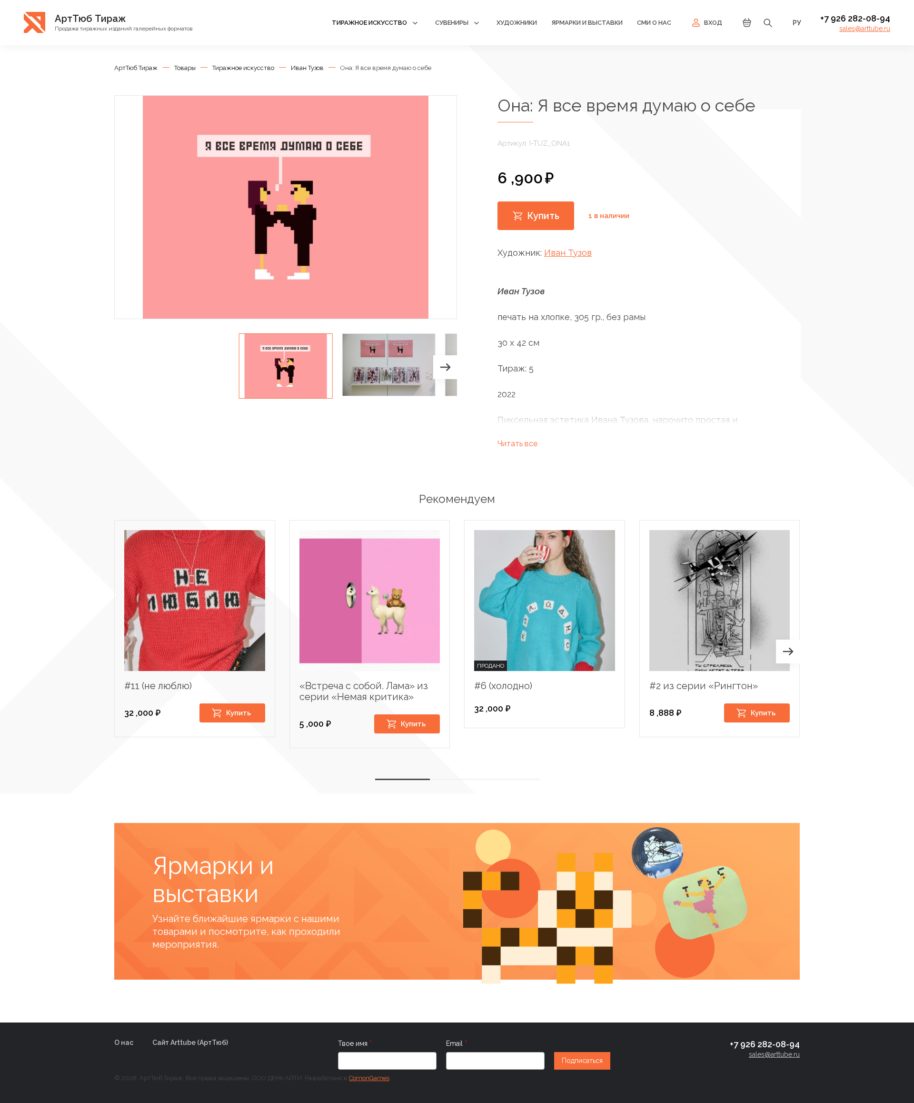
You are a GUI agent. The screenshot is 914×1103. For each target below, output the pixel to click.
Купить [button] (238, 713)
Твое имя (353, 1043)
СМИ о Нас (654, 22)
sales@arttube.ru (864, 28)
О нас (123, 1042)
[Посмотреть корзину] (747, 25)
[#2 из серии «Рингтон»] (719, 600)
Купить (543, 215)
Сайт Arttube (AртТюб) (190, 1042)
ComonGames (369, 1078)
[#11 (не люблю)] (194, 600)
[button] (445, 367)
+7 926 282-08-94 (855, 18)
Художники (517, 22)
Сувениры (451, 22)
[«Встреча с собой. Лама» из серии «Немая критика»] (369, 600)
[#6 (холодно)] (544, 600)
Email (455, 1043)
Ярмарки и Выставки (587, 22)
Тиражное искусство (369, 22)
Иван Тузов (568, 253)
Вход (713, 22)
